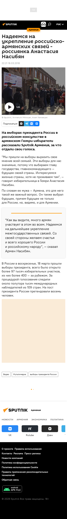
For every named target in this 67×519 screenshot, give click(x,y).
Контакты (7, 453)
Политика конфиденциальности (19, 462)
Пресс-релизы (32, 453)
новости (7, 419)
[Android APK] (12, 489)
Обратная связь (10, 479)
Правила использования (28, 448)
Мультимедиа (19, 374)
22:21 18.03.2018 (11, 63)
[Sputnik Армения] (10, 25)
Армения (22, 419)
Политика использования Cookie (20, 467)
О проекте (7, 448)
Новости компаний (12, 458)
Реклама (18, 453)
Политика (57, 419)
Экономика (39, 419)
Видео (6, 374)
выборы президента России (43, 374)
